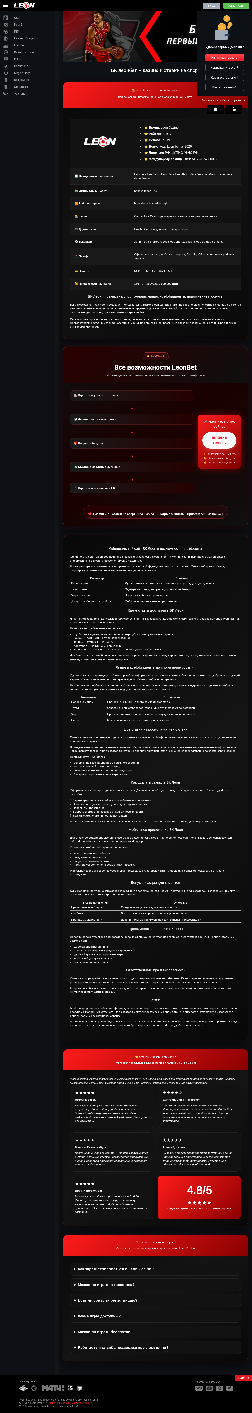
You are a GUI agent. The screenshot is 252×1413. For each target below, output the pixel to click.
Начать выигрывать (224, 57)
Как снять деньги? (224, 87)
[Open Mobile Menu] (5, 5)
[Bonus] (155, 60)
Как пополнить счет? (224, 67)
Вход (211, 5)
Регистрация (236, 5)
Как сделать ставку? (224, 77)
